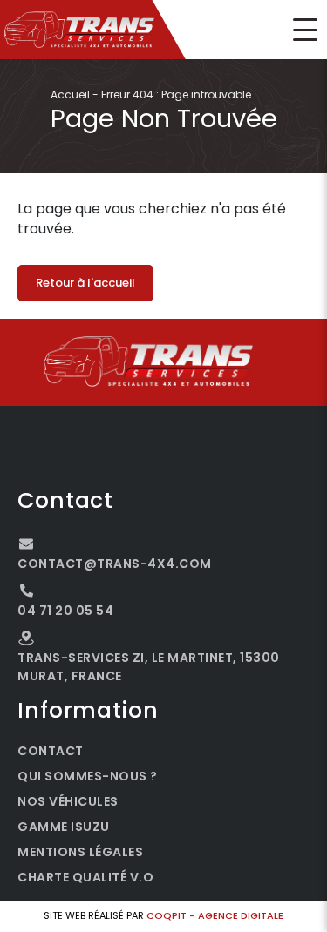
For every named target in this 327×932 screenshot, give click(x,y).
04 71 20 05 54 (65, 610)
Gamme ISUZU (63, 826)
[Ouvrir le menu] (305, 29)
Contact (50, 751)
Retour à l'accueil (85, 282)
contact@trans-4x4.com (114, 563)
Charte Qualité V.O (85, 877)
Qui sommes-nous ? (87, 776)
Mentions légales (80, 852)
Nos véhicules (68, 801)
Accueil (70, 94)
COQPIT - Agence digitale (214, 915)
